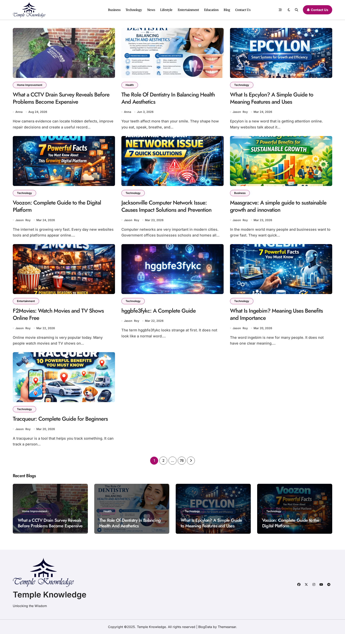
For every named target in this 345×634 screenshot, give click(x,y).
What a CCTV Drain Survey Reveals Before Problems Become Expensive (61, 98)
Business (114, 10)
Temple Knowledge (49, 594)
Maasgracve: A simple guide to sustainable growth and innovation (278, 206)
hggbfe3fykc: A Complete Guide (158, 311)
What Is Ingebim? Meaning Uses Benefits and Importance (276, 314)
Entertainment (188, 10)
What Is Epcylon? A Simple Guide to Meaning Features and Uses (271, 98)
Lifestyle (166, 10)
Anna (19, 111)
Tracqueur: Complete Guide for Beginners (60, 419)
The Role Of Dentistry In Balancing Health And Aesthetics (168, 98)
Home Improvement (29, 84)
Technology (134, 10)
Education (211, 10)
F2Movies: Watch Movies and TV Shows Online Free (58, 314)
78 (182, 460)
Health (130, 84)
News (151, 10)
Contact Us (242, 10)
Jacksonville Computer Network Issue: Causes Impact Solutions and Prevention (166, 206)
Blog (227, 10)
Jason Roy (240, 111)
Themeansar (227, 627)
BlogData (205, 627)
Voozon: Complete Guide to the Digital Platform (57, 206)
